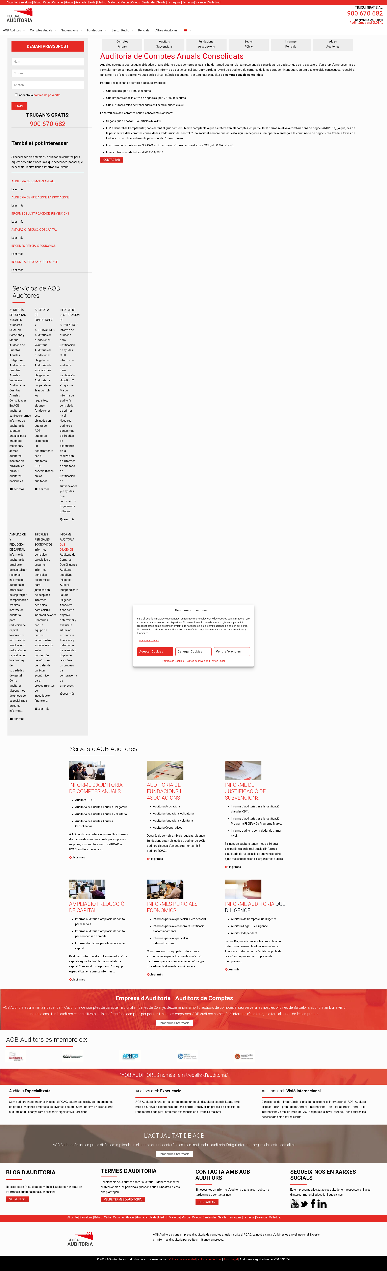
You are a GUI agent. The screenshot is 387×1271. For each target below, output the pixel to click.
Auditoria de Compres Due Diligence (254, 919)
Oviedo (135, 2)
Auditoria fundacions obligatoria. (173, 813)
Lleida (92, 2)
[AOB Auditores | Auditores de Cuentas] (28, 15)
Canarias (57, 2)
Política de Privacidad (198, 660)
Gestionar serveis (149, 640)
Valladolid (214, 2)
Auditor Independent (244, 933)
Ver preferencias (228, 651)
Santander (148, 2)
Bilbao (37, 2)
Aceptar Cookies (151, 651)
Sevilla (161, 2)
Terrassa (188, 2)
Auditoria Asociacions (167, 806)
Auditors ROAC (84, 800)
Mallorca (113, 2)
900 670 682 (48, 124)
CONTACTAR (111, 159)
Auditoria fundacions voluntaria (173, 820)
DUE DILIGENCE (48, 262)
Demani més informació (174, 1023)
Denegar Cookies (190, 651)
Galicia (69, 2)
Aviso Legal (218, 660)
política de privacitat (46, 95)
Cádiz (46, 2)
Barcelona (25, 2)
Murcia (125, 2)
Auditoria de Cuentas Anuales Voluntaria (101, 814)
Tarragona (174, 2)
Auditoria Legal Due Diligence (249, 926)
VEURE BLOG (17, 1199)
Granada (80, 2)
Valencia (201, 2)
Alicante (11, 2)
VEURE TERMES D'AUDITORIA (123, 1199)
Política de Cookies (173, 660)
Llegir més (78, 857)
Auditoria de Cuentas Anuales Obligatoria (101, 807)
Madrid (101, 2)
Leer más (234, 969)
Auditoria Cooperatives (167, 827)
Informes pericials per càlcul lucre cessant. (180, 919)
